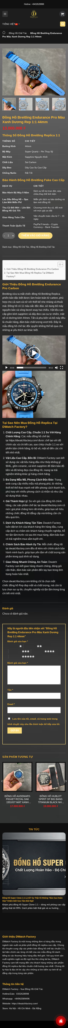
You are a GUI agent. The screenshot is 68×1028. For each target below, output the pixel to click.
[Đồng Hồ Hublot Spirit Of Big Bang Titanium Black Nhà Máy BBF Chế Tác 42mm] (51, 777)
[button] (34, 353)
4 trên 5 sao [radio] (37, 651)
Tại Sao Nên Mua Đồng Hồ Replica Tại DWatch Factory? (30, 275)
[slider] (31, 367)
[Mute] (56, 367)
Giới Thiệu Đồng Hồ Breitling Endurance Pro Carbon (32, 269)
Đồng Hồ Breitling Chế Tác (43, 247)
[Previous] (7, 72)
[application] (34, 353)
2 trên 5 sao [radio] (30, 646)
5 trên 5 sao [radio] (15, 656)
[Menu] (5, 14)
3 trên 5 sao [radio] (15, 651)
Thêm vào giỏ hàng (35, 235)
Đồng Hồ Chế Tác (18, 33)
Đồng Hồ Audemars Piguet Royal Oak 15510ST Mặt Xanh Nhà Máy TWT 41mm (17, 799)
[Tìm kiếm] (62, 24)
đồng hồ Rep (16, 585)
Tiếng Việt (8, 24)
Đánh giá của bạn (17, 641)
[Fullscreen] (61, 367)
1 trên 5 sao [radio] (12, 646)
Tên (10, 690)
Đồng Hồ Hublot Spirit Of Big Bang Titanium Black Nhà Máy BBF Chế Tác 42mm (50, 799)
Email (11, 704)
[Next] (60, 72)
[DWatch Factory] (34, 13)
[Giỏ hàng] (62, 14)
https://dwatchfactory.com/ (23, 440)
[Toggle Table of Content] (58, 264)
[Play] (6, 367)
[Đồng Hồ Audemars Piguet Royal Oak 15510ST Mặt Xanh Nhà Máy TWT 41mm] (17, 777)
